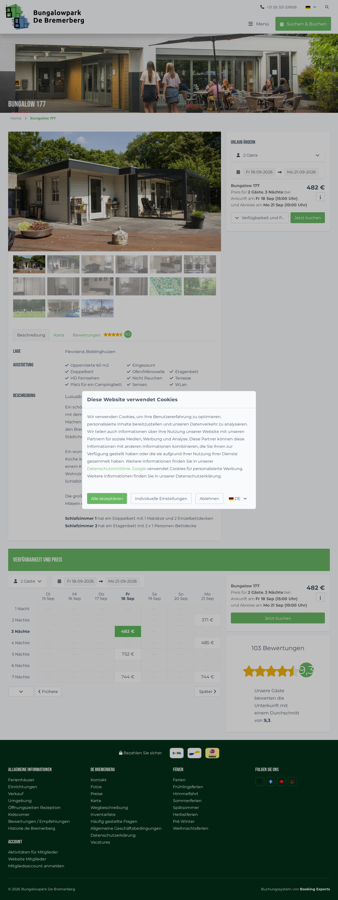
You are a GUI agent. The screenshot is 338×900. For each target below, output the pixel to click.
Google (139, 468)
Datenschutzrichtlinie (108, 468)
